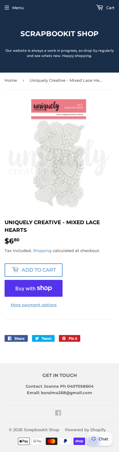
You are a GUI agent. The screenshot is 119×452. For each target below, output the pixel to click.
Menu (18, 7)
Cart (109, 7)
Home (11, 80)
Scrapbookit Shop (59, 33)
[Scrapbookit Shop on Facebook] (58, 413)
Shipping (42, 250)
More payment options (34, 304)
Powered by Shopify (85, 429)
